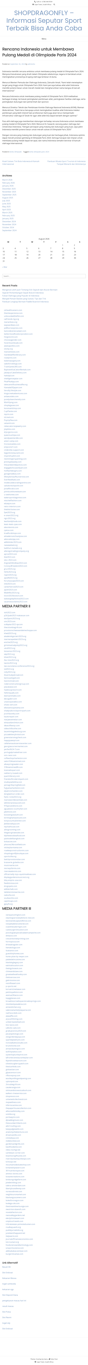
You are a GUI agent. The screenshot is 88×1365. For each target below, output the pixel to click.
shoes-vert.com (10, 704)
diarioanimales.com (12, 696)
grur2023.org (9, 569)
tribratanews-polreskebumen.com (20, 1224)
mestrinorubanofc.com (15, 1209)
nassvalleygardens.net (15, 1215)
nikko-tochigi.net (13, 1150)
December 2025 (9, 188)
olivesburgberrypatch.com (17, 1063)
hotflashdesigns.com (13, 470)
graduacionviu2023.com (16, 1031)
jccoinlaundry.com (11, 713)
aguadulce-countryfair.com (15, 809)
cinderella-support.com (14, 450)
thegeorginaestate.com (14, 832)
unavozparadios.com (13, 701)
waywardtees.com (11, 325)
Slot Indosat (7, 1272)
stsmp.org (8, 349)
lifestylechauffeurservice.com (16, 476)
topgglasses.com (13, 998)
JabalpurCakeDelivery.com (15, 372)
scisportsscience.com (15, 1248)
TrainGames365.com (13, 366)
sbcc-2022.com (10, 560)
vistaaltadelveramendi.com (17, 924)
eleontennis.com (11, 527)
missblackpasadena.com (16, 1004)
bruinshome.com (13, 1045)
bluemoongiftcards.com (16, 1156)
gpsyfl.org (8, 904)
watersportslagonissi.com (15, 497)
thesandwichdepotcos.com (15, 465)
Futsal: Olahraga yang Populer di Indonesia (20, 295)
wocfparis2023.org (12, 618)
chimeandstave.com (14, 971)
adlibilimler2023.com (12, 542)
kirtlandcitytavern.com (15, 1167)
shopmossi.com (12, 1096)
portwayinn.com (12, 1117)
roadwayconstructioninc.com (16, 850)
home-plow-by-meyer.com (17, 956)
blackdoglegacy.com (14, 962)
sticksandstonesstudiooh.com (18, 1090)
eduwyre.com (9, 503)
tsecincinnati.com (11, 681)
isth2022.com (9, 612)
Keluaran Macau (9, 1278)
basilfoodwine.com (14, 1147)
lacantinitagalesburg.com (15, 731)
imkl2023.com (10, 584)
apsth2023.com (10, 589)
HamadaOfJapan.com (13, 387)
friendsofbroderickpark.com (16, 779)
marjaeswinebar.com (13, 719)
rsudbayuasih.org (13, 1227)
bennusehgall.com (12, 678)
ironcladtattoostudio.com (16, 1042)
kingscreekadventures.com (15, 393)
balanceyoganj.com (12, 360)
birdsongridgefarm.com (16, 1179)
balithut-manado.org (13, 548)
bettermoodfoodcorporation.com (18, 334)
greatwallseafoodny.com (16, 974)
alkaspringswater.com (13, 764)
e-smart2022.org (11, 515)
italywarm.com (12, 1236)
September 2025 (9, 194)
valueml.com (9, 423)
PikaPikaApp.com (11, 381)
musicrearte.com (11, 865)
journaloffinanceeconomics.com (19, 1239)
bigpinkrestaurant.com (14, 453)
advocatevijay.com (11, 539)
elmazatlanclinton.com (13, 722)
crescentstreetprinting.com (17, 938)
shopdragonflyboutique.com (16, 853)
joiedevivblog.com (13, 1182)
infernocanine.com (14, 1105)
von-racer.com (10, 755)
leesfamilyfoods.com (12, 521)
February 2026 (8, 183)
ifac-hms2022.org (11, 660)
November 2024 (9, 224)
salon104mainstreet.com (14, 761)
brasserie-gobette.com (14, 862)
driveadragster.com (14, 944)
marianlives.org (10, 322)
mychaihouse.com (11, 826)
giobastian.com (12, 1069)
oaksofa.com (9, 895)
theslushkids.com (13, 1066)
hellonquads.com (11, 693)
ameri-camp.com (11, 441)
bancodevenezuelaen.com (15, 331)
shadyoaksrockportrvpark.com (17, 710)
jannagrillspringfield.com (14, 785)
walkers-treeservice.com (16, 1093)
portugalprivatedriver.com (15, 752)
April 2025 (6, 209)
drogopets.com (10, 886)
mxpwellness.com (13, 1102)
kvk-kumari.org (12, 1242)
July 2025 (6, 200)
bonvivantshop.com (12, 408)
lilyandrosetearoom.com (16, 1060)
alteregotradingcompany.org (16, 551)
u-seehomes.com (11, 494)
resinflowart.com (13, 983)
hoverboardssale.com (13, 343)
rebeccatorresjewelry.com (15, 426)
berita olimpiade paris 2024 (39, 152)
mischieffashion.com (12, 500)
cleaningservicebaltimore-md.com (20, 918)
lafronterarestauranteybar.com (19, 1057)
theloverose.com (13, 977)
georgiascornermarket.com (16, 746)
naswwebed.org (11, 545)
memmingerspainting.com (15, 459)
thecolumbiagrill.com (13, 627)
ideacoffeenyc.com (12, 725)
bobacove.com (10, 841)
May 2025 (6, 206)
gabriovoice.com (13, 980)
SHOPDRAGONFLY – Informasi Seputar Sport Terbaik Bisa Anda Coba (44, 20)
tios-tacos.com (12, 1025)
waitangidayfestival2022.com (16, 598)
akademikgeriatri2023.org (15, 636)
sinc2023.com (9, 621)
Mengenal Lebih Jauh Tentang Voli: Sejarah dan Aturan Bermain (29, 290)
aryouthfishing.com (14, 1019)
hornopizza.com (12, 941)
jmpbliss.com (9, 429)
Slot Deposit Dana (10, 1295)
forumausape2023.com (14, 581)
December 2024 (9, 221)
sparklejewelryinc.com (15, 1040)
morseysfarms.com (12, 868)
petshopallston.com (14, 992)
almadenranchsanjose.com (15, 536)
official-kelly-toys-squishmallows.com (20, 874)
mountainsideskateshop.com (18, 1164)
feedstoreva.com (11, 883)
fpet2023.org (9, 512)
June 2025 (6, 203)
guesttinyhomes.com (15, 953)
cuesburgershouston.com (17, 929)
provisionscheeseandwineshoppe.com (20, 630)
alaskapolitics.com (11, 346)
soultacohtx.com (11, 898)
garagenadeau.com (12, 473)
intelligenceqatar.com (13, 378)
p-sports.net (11, 986)
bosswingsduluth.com (13, 814)
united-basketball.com (15, 1022)
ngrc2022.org (9, 518)
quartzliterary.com (12, 776)
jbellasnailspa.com (12, 823)
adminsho (31, 64)
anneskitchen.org (13, 1007)
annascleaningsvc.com (15, 1048)
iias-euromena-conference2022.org (19, 666)
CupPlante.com (10, 411)
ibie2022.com (9, 557)
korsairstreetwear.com (15, 989)
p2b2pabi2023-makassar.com (16, 615)
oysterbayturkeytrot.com (16, 1054)
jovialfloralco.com (11, 488)
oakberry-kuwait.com (13, 773)
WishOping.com (10, 402)
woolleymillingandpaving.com (18, 1078)
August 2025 (7, 197)
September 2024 (9, 230)
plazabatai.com (10, 687)
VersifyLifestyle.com (12, 390)
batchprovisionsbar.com (14, 859)
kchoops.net (11, 1161)
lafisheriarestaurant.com (14, 803)
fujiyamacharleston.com (14, 788)
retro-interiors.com (12, 506)
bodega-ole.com (12, 1203)
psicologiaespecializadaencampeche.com (23, 932)
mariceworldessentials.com (15, 800)
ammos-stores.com (14, 1173)
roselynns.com (10, 357)
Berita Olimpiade (16, 152)
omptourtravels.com (14, 1221)
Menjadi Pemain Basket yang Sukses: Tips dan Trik (24, 298)
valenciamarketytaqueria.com (18, 1010)
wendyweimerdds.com (13, 438)
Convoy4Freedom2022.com (15, 566)
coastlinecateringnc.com (16, 926)
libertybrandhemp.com (15, 1188)
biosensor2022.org (12, 651)
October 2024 (8, 227)
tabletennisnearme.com (14, 892)
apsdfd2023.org (10, 578)
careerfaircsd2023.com (13, 586)
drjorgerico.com (11, 432)
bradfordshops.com (12, 533)
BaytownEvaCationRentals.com (17, 369)
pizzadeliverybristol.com (14, 734)
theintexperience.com (13, 313)
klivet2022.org (10, 657)
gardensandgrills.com (15, 1144)
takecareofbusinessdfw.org (16, 384)
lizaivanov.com (12, 950)
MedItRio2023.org (11, 592)
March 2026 (7, 180)
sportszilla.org (10, 856)
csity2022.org (9, 672)
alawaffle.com (11, 1016)
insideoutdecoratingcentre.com (17, 482)
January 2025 (8, 218)
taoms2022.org (10, 663)
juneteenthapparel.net (15, 1233)
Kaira (46, 1359)
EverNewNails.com (12, 479)
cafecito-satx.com (13, 1028)
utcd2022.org (9, 648)
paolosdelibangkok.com (14, 838)
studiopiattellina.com (13, 782)
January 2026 (8, 186)
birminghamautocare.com (15, 817)
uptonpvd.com (12, 1081)
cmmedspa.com (12, 1138)
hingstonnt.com (11, 337)
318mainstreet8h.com (13, 767)
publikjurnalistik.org (14, 1230)
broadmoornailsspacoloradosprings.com (23, 1001)
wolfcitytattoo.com (14, 1051)
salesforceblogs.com (13, 363)
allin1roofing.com (13, 1126)
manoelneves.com (11, 352)
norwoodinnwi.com (14, 1191)
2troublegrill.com (13, 1084)
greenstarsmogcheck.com (15, 737)
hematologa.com (13, 947)
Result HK (6, 1267)
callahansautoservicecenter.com (17, 743)
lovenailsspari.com (12, 770)
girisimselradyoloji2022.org (15, 645)
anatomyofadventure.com (17, 1132)
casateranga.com (13, 1087)
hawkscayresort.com (13, 690)
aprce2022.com (10, 554)
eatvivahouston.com (14, 965)
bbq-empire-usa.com (13, 880)
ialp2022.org (9, 654)
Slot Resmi (6, 1317)
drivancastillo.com (13, 1135)
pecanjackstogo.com (14, 1034)
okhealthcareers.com (13, 310)
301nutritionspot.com (15, 1170)
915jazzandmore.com (13, 806)
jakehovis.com (10, 812)
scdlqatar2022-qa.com (13, 624)
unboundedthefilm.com (14, 316)
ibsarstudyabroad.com (13, 675)
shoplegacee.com (11, 405)
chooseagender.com (12, 340)
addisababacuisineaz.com (16, 1251)
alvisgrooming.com (12, 829)
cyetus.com (8, 530)
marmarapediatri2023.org (15, 639)
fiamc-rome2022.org (12, 797)
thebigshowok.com (14, 968)
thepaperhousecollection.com (18, 1108)
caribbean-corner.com (15, 1153)
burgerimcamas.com (14, 1254)
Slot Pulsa (6, 1312)
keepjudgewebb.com (14, 1129)
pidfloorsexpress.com (13, 328)
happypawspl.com (11, 740)
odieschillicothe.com (12, 728)
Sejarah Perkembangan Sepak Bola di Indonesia (23, 292)
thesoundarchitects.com (16, 1123)
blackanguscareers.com (16, 1197)
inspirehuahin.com (12, 456)
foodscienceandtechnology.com (19, 1245)
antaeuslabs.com (11, 396)
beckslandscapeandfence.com (18, 921)
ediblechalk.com (11, 889)
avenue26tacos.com (14, 995)
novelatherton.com (14, 1212)
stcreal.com (9, 417)
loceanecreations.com (15, 1176)
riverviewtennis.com (12, 871)
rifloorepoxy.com (13, 1075)
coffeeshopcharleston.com (15, 758)
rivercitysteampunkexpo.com (18, 1158)
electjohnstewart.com (15, 1218)
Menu (44, 39)
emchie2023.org (11, 642)
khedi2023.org (10, 633)
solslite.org (10, 1114)
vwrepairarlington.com (15, 915)
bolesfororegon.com (14, 1200)
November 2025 (9, 191)
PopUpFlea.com (10, 420)
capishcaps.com (10, 901)
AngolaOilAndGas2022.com (15, 563)
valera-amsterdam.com (15, 1185)
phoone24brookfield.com (15, 844)
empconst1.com (10, 447)
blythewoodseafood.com (14, 835)
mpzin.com (8, 414)
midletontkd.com (13, 1141)
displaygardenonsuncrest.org (16, 877)
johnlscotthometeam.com (15, 491)
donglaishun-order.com (14, 794)
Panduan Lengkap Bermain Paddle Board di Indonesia (25, 301)
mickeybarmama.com (13, 847)
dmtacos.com (11, 935)
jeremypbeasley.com (12, 462)
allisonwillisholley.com (15, 1111)
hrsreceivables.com (12, 444)
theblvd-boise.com (12, 509)
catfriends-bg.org (11, 319)
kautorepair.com (11, 716)
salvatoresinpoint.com (13, 485)
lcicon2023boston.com (13, 595)
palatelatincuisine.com (15, 959)
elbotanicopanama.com (14, 707)
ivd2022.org (9, 669)
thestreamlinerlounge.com (17, 1206)
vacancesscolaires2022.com (15, 601)
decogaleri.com (10, 698)
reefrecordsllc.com (13, 1013)
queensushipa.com (12, 435)
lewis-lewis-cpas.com (13, 524)
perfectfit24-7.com (12, 749)
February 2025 (8, 215)
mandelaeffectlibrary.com (15, 354)
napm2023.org (10, 575)
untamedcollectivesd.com (16, 1099)
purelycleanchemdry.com (14, 399)
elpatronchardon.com (13, 791)
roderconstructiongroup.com (16, 684)
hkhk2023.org (10, 572)
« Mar (4, 267)
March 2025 (7, 212)
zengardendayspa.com (15, 1037)
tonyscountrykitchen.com (15, 820)
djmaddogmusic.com (14, 1120)
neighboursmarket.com (16, 1194)
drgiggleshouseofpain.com (15, 468)
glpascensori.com (13, 1072)
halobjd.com (9, 375)
